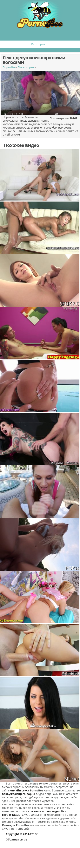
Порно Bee (9, 67)
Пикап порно (26, 67)
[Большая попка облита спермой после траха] (40, 386)
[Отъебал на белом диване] (40, 174)
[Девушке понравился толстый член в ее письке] (40, 650)
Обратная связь (16, 839)
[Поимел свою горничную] (40, 280)
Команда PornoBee (16, 825)
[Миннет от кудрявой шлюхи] (40, 491)
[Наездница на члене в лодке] (40, 544)
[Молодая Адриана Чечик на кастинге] (40, 702)
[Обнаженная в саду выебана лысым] (40, 755)
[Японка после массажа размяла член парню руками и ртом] (40, 333)
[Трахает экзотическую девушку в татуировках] (40, 439)
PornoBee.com (40, 790)
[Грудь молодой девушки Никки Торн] (40, 227)
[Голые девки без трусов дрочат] (40, 597)
